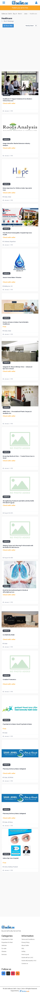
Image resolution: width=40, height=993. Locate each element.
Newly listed (29, 25)
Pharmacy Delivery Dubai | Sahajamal (14, 769)
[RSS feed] (18, 973)
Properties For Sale (7, 939)
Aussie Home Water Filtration (12, 277)
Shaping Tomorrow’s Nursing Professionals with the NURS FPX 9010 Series (18, 546)
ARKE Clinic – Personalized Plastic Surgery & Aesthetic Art (17, 412)
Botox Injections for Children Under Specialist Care (17, 189)
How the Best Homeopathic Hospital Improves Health (17, 233)
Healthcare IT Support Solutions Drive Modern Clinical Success (17, 99)
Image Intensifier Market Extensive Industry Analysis (16, 144)
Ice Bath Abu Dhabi (9, 635)
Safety (23, 951)
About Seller (25, 945)
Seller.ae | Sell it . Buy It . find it (16, 988)
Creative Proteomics (9, 679)
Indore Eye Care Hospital (10, 858)
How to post (25, 954)
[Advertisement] (20, 49)
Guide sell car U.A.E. (27, 957)
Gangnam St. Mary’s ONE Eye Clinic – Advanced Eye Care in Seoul (17, 367)
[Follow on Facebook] (3, 973)
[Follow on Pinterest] (13, 973)
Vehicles (4, 945)
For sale (4, 948)
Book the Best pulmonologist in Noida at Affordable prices (15, 591)
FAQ (23, 948)
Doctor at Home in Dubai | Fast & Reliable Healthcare (15, 323)
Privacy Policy (25, 942)
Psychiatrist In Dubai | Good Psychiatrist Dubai (17, 724)
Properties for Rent (7, 942)
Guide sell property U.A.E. (29, 960)
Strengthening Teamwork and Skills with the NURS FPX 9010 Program (18, 501)
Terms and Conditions (28, 939)
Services (4, 954)
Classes (4, 951)
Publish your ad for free (20, 8)
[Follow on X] (8, 973)
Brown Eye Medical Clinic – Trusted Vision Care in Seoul (18, 457)
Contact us (25, 963)
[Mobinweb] (24, 990)
